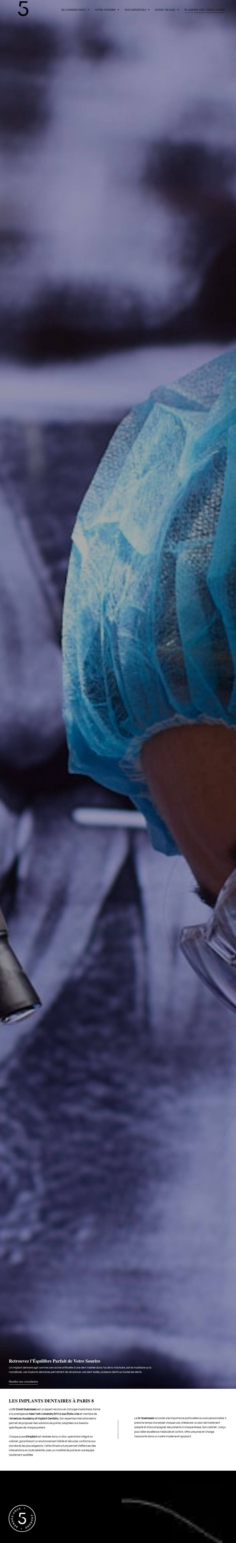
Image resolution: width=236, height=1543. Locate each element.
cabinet (212, 1427)
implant (32, 1436)
